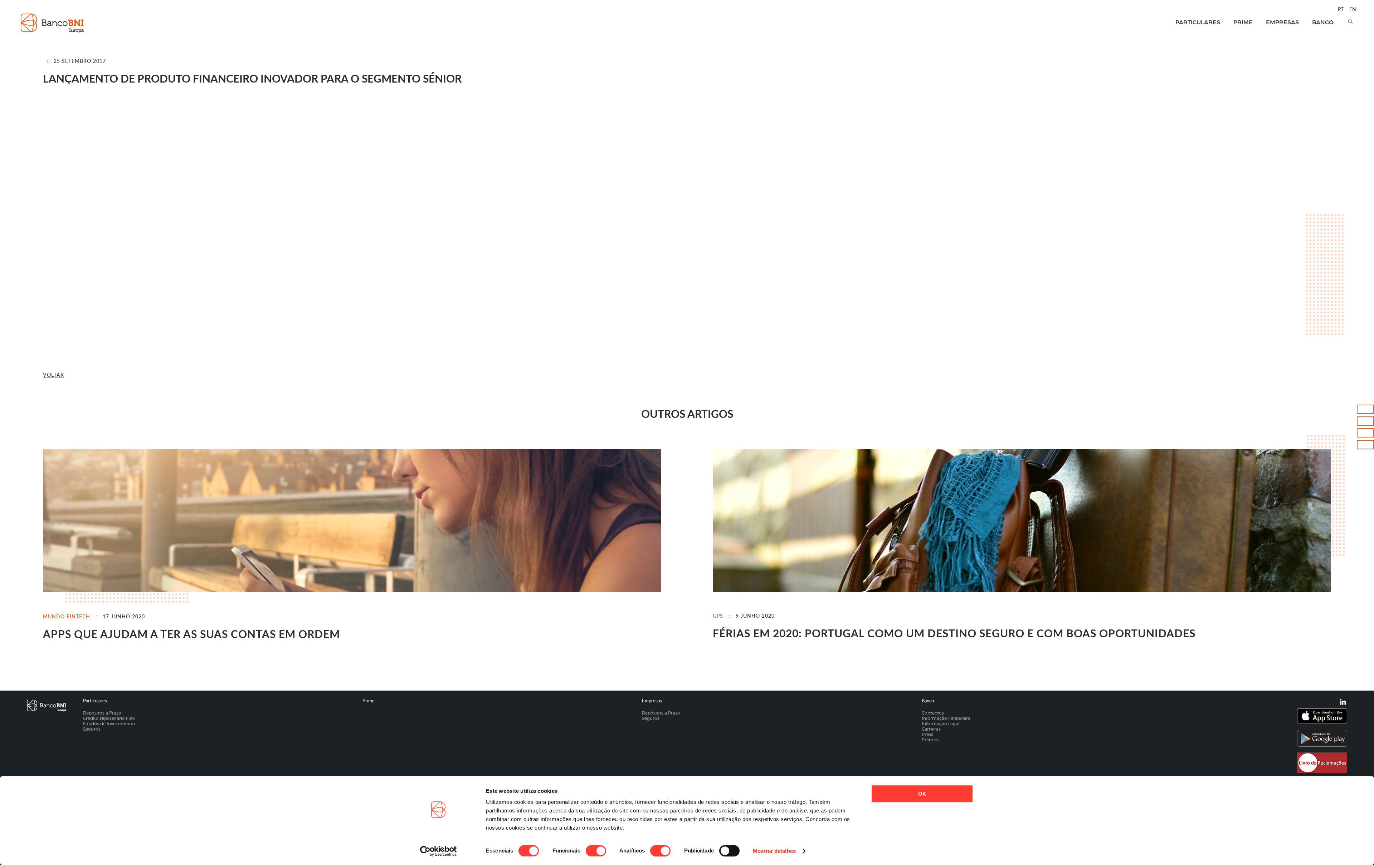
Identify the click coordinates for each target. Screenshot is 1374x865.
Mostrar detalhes (774, 851)
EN (1352, 9)
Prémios (931, 739)
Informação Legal (941, 723)
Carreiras (931, 729)
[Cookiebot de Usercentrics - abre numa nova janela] (438, 851)
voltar (53, 374)
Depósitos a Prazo (102, 713)
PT (1341, 9)
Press (927, 734)
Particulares (1197, 22)
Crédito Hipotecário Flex (109, 718)
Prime (1243, 22)
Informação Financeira (946, 718)
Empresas (1282, 22)
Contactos (933, 713)
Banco (1323, 22)
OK (922, 794)
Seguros (92, 729)
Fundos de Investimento (109, 723)
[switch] (596, 850)
